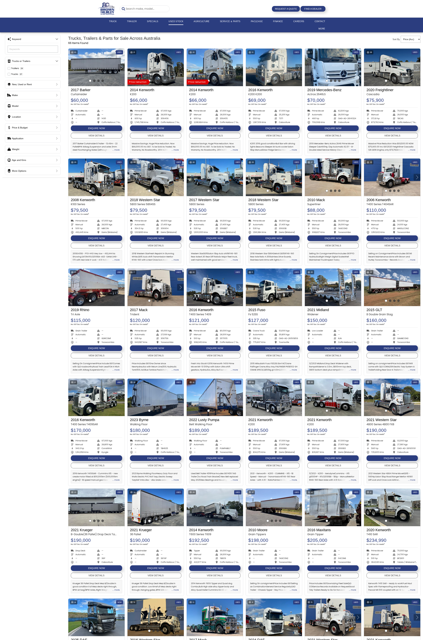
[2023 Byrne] (155, 397)
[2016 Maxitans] (333, 507)
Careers (298, 21)
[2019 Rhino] (96, 287)
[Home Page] (106, 8)
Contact (320, 21)
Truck (113, 21)
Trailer (132, 21)
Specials (152, 21)
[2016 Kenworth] (274, 67)
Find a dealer (312, 8)
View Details (96, 135)
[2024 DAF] (274, 617)
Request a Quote (286, 8)
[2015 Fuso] (274, 287)
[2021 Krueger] (96, 507)
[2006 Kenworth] (392, 177)
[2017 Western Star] (215, 177)
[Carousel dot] (90, 81)
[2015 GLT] (392, 287)
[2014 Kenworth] (155, 67)
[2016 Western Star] (155, 617)
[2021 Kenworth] (274, 397)
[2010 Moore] (274, 507)
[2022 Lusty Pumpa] (215, 397)
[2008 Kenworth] (96, 177)
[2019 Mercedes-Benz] (333, 67)
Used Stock (176, 21)
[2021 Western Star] (392, 397)
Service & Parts (230, 21)
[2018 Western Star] (155, 177)
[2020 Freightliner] (392, 67)
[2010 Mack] (333, 177)
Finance (278, 21)
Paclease (257, 21)
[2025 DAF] (96, 617)
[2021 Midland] (333, 287)
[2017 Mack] (155, 287)
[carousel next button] (121, 67)
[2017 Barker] (96, 67)
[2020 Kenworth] (392, 507)
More (321, 28)
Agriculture (201, 21)
